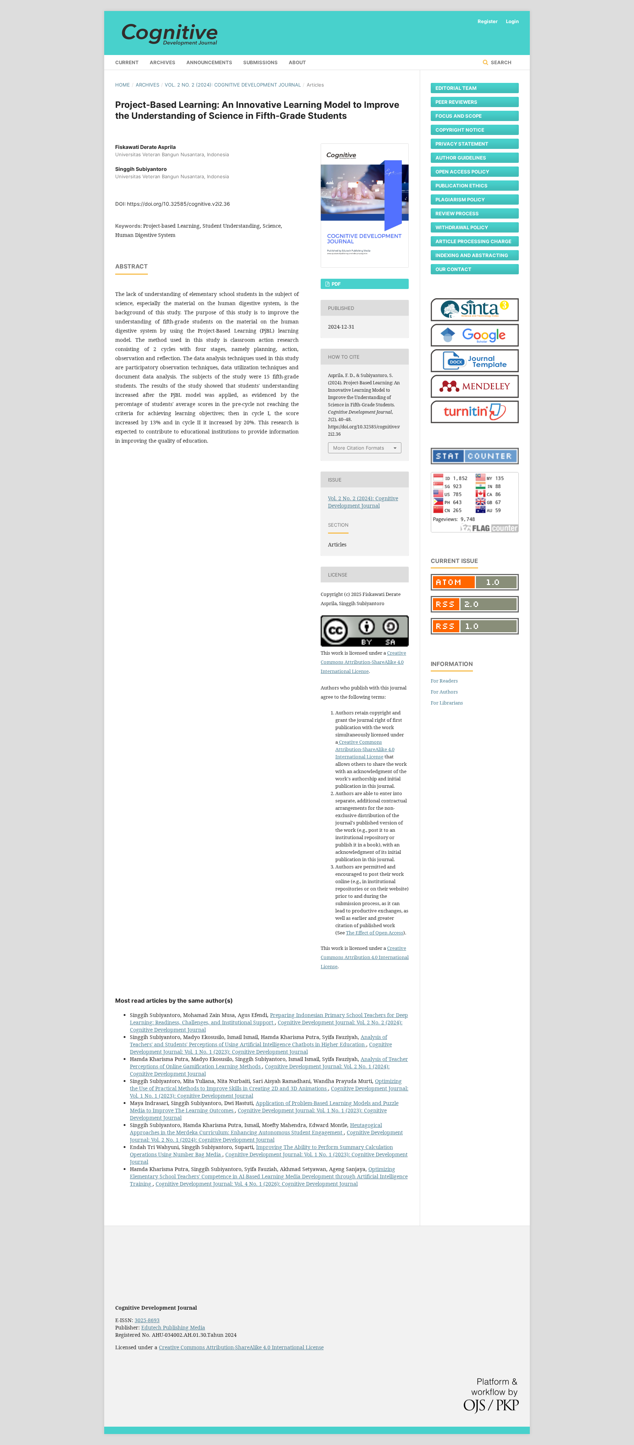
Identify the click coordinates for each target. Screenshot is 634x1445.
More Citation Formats (358, 448)
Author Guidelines (461, 158)
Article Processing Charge (473, 241)
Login (512, 21)
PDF (336, 284)
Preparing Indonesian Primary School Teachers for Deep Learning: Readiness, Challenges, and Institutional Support (269, 1019)
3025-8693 (147, 1320)
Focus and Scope (459, 116)
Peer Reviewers (456, 102)
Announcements (209, 62)
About (297, 62)
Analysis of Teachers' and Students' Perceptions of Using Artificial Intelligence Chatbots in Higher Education (258, 1041)
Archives (162, 62)
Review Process (457, 213)
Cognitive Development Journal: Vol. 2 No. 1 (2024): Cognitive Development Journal (266, 1136)
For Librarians (447, 702)
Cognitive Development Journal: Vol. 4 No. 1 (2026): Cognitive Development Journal (257, 1183)
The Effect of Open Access (374, 932)
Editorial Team (456, 88)
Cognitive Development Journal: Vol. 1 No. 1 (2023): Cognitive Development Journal (261, 1048)
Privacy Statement (462, 144)
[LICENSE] (338, 742)
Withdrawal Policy (462, 227)
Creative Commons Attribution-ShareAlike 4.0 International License (363, 662)
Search (500, 62)
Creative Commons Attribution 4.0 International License (365, 957)
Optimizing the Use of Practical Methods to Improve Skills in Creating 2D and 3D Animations (266, 1085)
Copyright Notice (460, 130)
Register (488, 21)
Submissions (260, 62)
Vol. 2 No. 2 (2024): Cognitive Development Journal (233, 85)
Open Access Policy (462, 172)
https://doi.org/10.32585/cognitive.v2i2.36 (178, 204)
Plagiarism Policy (460, 199)
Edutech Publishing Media (173, 1327)
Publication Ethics (462, 186)
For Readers (444, 680)
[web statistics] (475, 462)
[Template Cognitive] (475, 370)
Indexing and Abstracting (472, 255)
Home (122, 85)
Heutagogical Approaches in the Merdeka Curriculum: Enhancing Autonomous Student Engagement (256, 1129)
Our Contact (453, 269)
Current (127, 62)
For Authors (444, 691)
